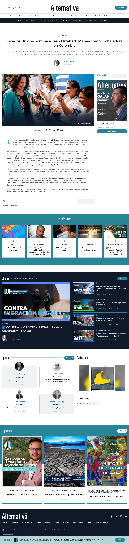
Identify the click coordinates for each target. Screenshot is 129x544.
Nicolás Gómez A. (19, 402)
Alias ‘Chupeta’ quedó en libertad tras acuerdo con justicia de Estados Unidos (39, 251)
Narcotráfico (40, 244)
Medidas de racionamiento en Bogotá (65, 490)
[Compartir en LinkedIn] (54, 130)
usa (65, 35)
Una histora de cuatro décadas (107, 496)
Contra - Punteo (103, 299)
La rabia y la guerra (57, 408)
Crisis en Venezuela (31, 20)
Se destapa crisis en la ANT (22, 494)
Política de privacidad (47, 530)
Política (12, 16)
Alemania (58, 376)
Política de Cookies (84, 540)
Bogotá (55, 16)
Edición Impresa (110, 16)
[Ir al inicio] (65, 8)
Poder (14, 244)
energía (90, 244)
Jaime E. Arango (57, 402)
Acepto (120, 540)
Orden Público (35, 16)
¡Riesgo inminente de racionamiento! (90, 249)
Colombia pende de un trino (19, 381)
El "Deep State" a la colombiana (13, 249)
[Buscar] (125, 16)
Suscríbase (121, 8)
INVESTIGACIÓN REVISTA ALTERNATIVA (23, 490)
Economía (22, 16)
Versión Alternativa (116, 244)
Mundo (64, 16)
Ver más (121, 278)
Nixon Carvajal (57, 374)
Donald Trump (104, 20)
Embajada (5, 205)
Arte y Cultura (86, 16)
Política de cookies (65, 530)
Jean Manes (14, 205)
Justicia (46, 16)
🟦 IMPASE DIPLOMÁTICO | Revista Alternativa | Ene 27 (110, 319)
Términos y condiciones (26, 530)
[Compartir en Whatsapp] (61, 130)
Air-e (65, 244)
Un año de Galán (107, 123)
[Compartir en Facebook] (46, 130)
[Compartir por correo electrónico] (58, 130)
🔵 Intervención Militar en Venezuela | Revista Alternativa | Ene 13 (111, 335)
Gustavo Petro (77, 20)
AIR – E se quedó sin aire (64, 249)
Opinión (98, 16)
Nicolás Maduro (65, 20)
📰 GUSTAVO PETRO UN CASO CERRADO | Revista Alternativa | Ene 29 (111, 288)
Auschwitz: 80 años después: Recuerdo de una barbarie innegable (56, 380)
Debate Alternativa (91, 20)
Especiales (7, 431)
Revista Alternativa (69, 61)
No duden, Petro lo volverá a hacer (19, 408)
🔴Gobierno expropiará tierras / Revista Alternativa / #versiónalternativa (115, 251)
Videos (5, 278)
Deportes (74, 16)
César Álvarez (19, 374)
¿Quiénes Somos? (8, 530)
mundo (6, 323)
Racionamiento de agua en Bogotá (64, 494)
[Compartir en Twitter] (50, 130)
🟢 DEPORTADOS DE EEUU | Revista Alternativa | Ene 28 (111, 304)
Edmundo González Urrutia (49, 20)
